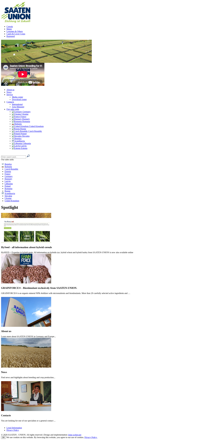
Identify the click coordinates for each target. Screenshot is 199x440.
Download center (19, 99)
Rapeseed (10, 36)
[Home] (18, 22)
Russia (23, 129)
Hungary (26, 119)
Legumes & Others (14, 31)
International (17, 104)
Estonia (23, 148)
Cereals (9, 26)
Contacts (10, 102)
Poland (23, 133)
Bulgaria (18, 124)
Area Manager (18, 107)
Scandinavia (19, 141)
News (9, 92)
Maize (9, 29)
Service (9, 94)
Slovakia (26, 136)
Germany (26, 112)
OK (3, 437)
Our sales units (12, 109)
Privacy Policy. (90, 437)
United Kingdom (36, 126)
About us (10, 90)
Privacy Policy (12, 430)
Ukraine (24, 114)
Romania (26, 121)
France (23, 116)
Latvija (23, 146)
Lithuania (26, 143)
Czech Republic (35, 131)
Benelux (18, 138)
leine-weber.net (74, 435)
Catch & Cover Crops (15, 34)
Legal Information (14, 428)
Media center (17, 97)
